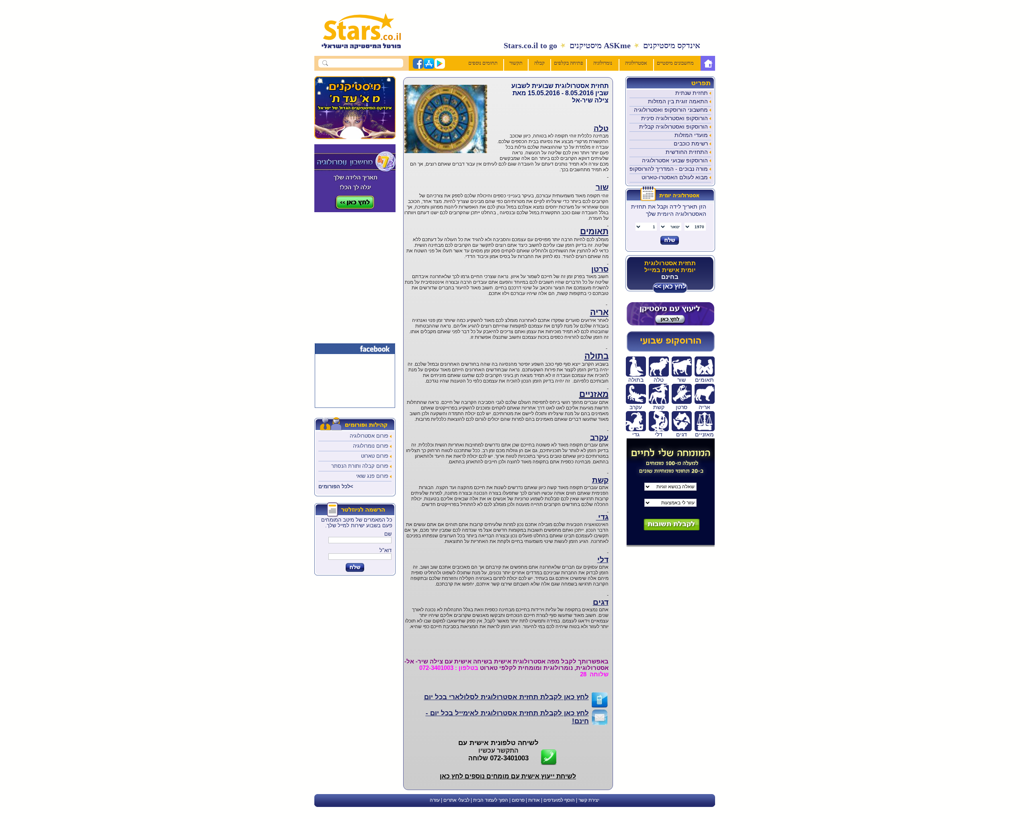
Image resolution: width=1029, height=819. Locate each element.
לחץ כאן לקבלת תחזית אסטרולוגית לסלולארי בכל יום (506, 697)
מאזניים (594, 394)
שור (602, 187)
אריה (599, 312)
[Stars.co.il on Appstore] (428, 67)
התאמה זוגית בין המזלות (678, 101)
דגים (601, 602)
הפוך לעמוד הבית (490, 800)
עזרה (435, 800)
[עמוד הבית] (708, 63)
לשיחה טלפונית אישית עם (498, 743)
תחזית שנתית (691, 93)
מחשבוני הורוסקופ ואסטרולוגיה (671, 109)
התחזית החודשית (687, 152)
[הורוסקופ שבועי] (670, 350)
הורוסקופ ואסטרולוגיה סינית (674, 118)
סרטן (600, 269)
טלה (601, 128)
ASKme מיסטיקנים (600, 45)
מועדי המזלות (691, 135)
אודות (534, 800)
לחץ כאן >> (670, 286)
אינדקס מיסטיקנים (671, 45)
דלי (603, 559)
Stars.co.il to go (530, 45)
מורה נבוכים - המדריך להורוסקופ (668, 169)
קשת (600, 480)
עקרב (599, 437)
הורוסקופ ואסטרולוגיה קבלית (673, 126)
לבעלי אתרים (456, 800)
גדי (602, 517)
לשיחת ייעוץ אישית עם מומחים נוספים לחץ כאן (508, 776)
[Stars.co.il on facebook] (417, 67)
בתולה (596, 356)
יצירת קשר (588, 800)
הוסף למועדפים (559, 800)
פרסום (518, 800)
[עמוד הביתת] (357, 53)
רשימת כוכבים (691, 143)
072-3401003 (498, 758)
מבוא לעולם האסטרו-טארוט (675, 177)
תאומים (594, 231)
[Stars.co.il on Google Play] (439, 67)
